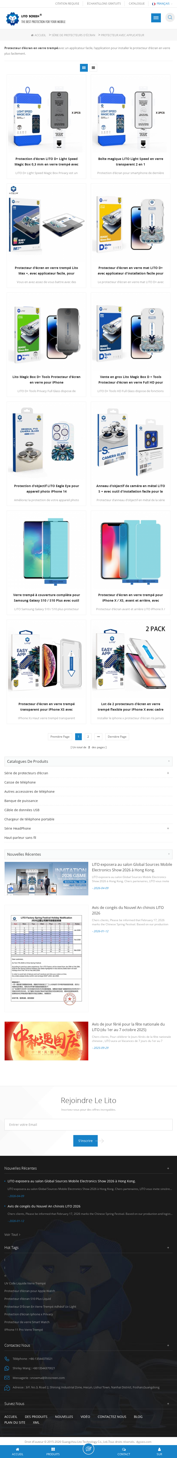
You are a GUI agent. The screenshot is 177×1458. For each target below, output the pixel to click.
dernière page (117, 737)
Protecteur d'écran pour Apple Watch (29, 1291)
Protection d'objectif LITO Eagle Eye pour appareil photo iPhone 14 (46, 489)
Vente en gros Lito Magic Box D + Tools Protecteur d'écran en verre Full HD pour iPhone (130, 380)
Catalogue (137, 4)
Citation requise (67, 4)
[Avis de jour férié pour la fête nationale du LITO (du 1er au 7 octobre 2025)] (46, 1041)
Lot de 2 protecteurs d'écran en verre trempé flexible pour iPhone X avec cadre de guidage (130, 707)
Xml (36, 1422)
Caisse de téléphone (20, 782)
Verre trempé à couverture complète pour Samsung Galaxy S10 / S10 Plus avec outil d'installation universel (46, 598)
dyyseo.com (143, 1442)
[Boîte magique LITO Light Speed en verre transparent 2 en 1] (130, 114)
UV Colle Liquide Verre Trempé (25, 1283)
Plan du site (14, 1422)
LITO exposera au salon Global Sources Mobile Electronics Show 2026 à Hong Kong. (72, 1181)
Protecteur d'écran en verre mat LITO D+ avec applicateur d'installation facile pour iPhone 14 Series (130, 271)
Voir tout (11, 1234)
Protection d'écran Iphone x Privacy (28, 1314)
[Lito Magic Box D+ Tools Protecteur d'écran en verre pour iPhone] (46, 332)
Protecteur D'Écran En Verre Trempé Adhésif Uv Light (40, 1306)
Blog (138, 1416)
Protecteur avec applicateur (122, 35)
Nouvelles (64, 1416)
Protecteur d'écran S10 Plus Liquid (27, 1299)
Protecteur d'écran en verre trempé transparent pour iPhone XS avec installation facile (46, 707)
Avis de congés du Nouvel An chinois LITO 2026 (44, 1206)
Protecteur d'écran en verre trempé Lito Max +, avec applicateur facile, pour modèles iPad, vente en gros (46, 271)
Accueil (40, 35)
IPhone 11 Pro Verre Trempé (23, 1330)
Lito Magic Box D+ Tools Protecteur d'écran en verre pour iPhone (46, 379)
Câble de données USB (21, 810)
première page (60, 737)
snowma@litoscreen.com (47, 1378)
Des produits (36, 1416)
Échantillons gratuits (104, 4)
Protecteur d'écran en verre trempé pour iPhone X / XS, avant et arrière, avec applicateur (130, 598)
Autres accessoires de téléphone (29, 791)
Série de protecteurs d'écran (73, 35)
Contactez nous (112, 1416)
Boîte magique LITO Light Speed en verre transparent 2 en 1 (130, 161)
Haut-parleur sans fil (20, 837)
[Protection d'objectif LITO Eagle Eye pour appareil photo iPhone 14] (46, 441)
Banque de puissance (21, 800)
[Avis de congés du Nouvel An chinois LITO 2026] (46, 958)
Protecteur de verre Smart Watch (27, 1322)
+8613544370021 (43, 1368)
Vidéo (85, 1416)
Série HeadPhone (17, 828)
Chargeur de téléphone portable (29, 819)
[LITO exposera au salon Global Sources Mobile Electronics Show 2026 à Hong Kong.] (46, 879)
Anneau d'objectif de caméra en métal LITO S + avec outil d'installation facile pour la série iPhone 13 (130, 489)
